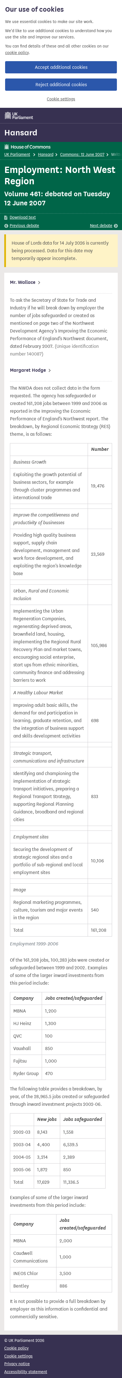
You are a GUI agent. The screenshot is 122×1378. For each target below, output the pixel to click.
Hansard (20, 132)
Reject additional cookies (61, 84)
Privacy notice (17, 1364)
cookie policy (17, 52)
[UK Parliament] (19, 115)
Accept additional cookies (61, 67)
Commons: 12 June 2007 (82, 154)
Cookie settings (61, 99)
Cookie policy (16, 1348)
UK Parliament (17, 154)
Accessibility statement (25, 1371)
